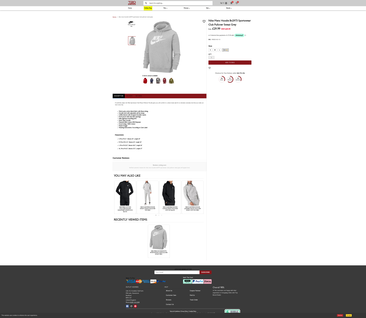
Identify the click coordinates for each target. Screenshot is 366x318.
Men (164, 8)
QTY (210, 54)
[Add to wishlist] (209, 68)
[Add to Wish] (204, 21)
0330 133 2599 (135, 302)
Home (130, 8)
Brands (228, 8)
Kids (207, 8)
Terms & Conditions (175, 311)
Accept (349, 315)
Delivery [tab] (129, 96)
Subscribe (205, 272)
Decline (340, 315)
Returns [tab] (139, 96)
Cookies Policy (192, 311)
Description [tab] (118, 96)
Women (186, 8)
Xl (226, 50)
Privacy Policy (184, 311)
